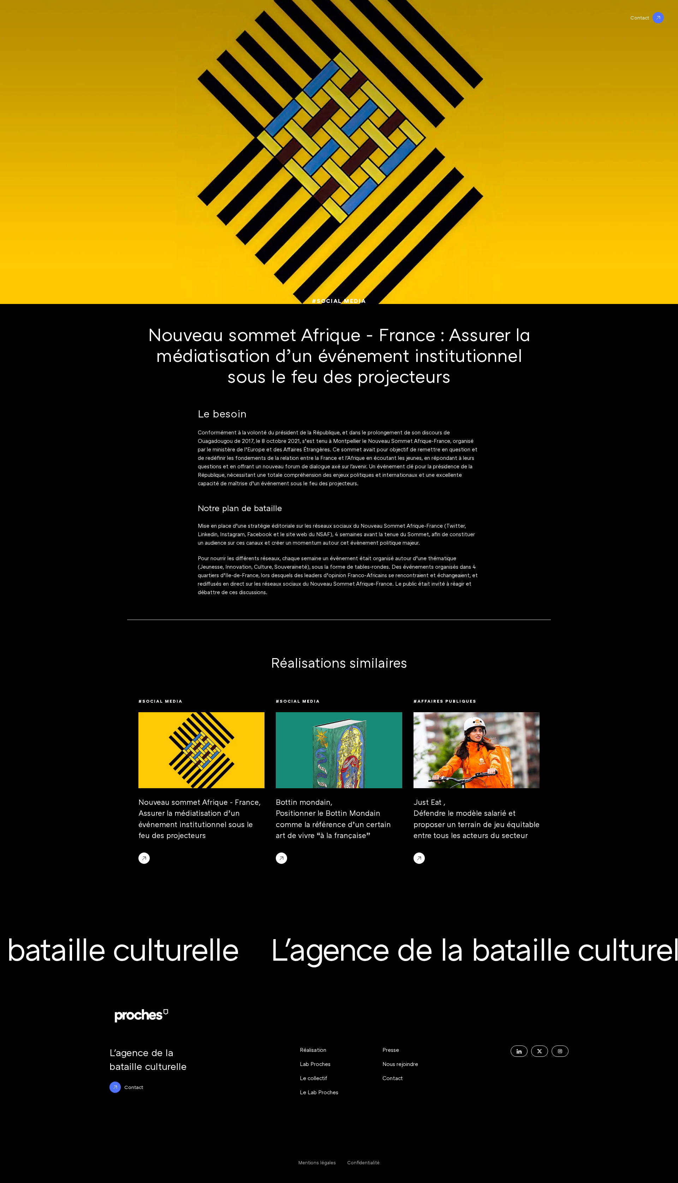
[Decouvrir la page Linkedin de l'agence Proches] (519, 1051)
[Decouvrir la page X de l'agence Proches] (539, 1051)
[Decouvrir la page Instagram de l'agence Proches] (560, 1051)
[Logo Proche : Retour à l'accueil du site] (141, 1016)
